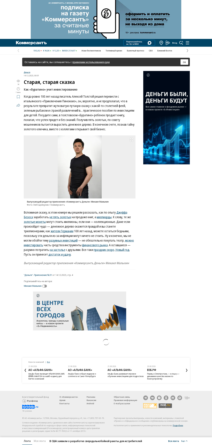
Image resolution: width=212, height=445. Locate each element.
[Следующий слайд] (187, 370)
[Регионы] (161, 42)
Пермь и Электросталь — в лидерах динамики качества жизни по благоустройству (163, 376)
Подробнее (178, 425)
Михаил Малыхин (33, 285)
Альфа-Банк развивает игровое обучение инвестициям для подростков (126, 375)
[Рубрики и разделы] (187, 42)
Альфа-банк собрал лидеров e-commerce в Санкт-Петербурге (82, 375)
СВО (151, 50)
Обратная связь (122, 397)
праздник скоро (104, 250)
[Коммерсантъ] (31, 43)
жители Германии (62, 231)
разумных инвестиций (63, 240)
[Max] (179, 398)
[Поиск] (181, 42)
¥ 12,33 (56, 50)
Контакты (64, 403)
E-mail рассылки (122, 403)
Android (90, 403)
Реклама (91, 397)
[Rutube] (173, 398)
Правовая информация (125, 400)
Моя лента (40, 441)
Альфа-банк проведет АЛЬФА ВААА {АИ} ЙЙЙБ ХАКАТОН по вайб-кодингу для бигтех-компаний (46, 376)
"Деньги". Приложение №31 (38, 274)
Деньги (27, 72)
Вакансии (91, 400)
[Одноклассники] (166, 398)
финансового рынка (95, 245)
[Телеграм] (145, 398)
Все (48, 362)
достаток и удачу (59, 254)
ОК (184, 62)
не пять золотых (60, 217)
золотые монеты (35, 222)
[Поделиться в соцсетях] (18, 105)
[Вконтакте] (152, 398)
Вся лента (173, 441)
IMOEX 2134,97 (68, 50)
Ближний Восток (164, 50)
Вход (174, 42)
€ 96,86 (46, 50)
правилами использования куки (91, 62)
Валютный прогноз (135, 50)
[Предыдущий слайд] (25, 370)
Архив (62, 400)
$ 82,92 (37, 50)
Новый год (122, 250)
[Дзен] (159, 398)
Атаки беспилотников (91, 50)
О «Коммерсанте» (68, 397)
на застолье (57, 250)
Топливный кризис (114, 50)
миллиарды (104, 217)
